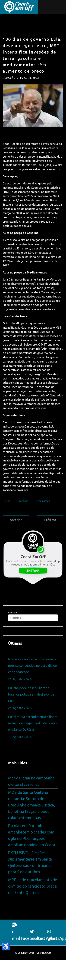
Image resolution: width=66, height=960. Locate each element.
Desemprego (43, 501)
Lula (7, 501)
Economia (23, 501)
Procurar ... (13, 612)
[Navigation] (57, 7)
